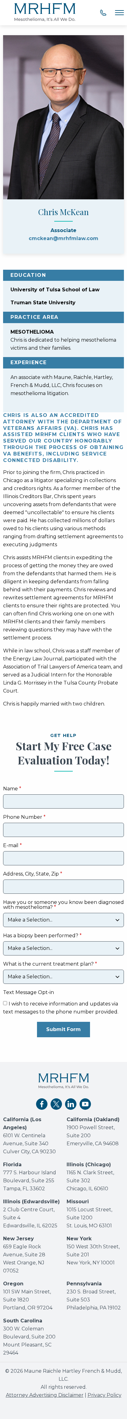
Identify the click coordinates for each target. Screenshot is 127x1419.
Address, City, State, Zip (31, 874)
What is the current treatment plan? (48, 964)
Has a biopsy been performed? (40, 935)
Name (10, 789)
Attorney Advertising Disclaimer (45, 1395)
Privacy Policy (104, 1395)
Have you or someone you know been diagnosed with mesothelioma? (63, 905)
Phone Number (22, 817)
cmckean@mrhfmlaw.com (63, 238)
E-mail (10, 845)
